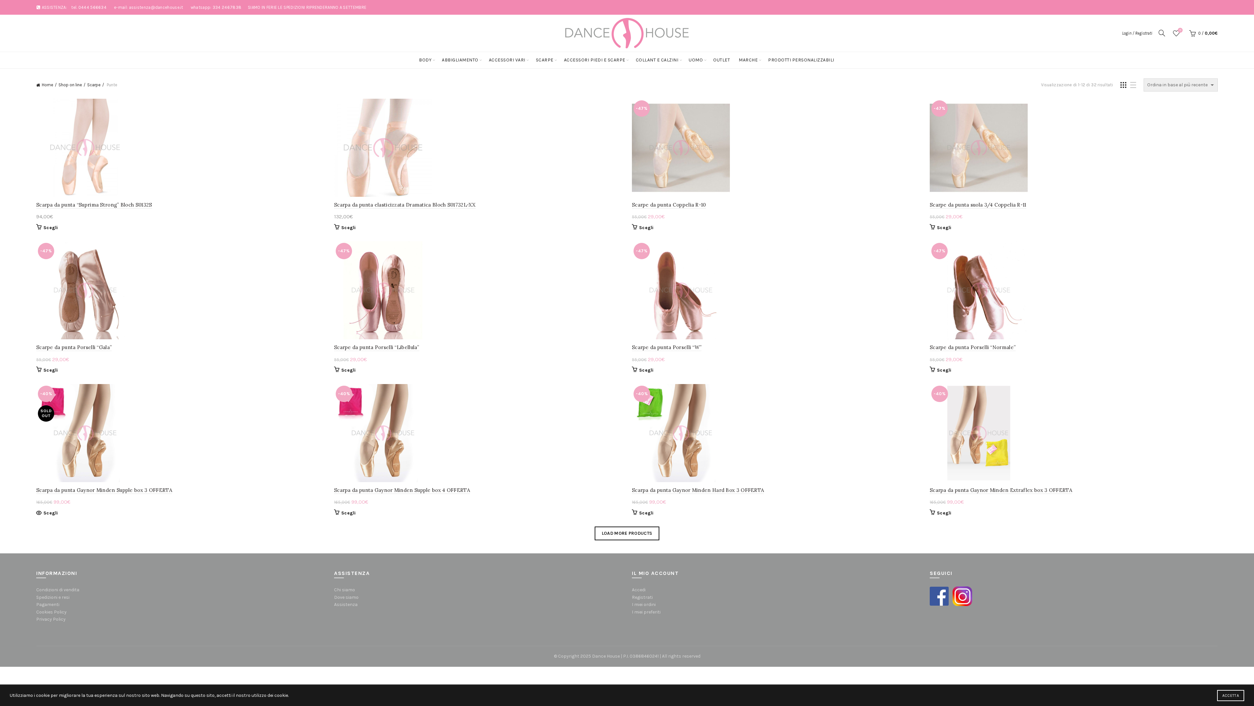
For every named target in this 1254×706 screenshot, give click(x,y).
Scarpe (545, 60)
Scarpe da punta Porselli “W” (666, 347)
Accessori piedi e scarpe (594, 60)
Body (425, 60)
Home (47, 84)
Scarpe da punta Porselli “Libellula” (376, 347)
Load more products (627, 533)
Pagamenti (47, 604)
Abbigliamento (460, 60)
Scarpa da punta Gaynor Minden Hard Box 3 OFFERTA (698, 490)
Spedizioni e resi (53, 597)
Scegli (50, 227)
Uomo (696, 60)
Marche (748, 60)
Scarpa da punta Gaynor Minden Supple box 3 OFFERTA (104, 490)
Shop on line (70, 84)
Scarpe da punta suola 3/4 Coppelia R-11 (978, 205)
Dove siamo (346, 597)
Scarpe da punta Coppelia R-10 (669, 205)
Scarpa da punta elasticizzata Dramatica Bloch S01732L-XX (405, 205)
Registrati (642, 597)
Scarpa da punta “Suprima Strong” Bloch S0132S (94, 205)
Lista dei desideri (1180, 30)
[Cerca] (1162, 33)
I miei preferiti (646, 612)
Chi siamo (344, 590)
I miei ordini (644, 604)
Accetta (1230, 695)
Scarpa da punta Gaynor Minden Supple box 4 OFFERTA (402, 490)
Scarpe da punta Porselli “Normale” (973, 347)
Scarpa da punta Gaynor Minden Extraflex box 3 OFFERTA (1001, 490)
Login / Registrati (1137, 33)
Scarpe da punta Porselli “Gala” (74, 347)
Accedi (639, 590)
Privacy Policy (51, 619)
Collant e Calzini (657, 60)
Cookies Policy (51, 612)
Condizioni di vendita (57, 590)
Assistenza (346, 604)
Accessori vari (507, 60)
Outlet (721, 60)
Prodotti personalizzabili (801, 60)
